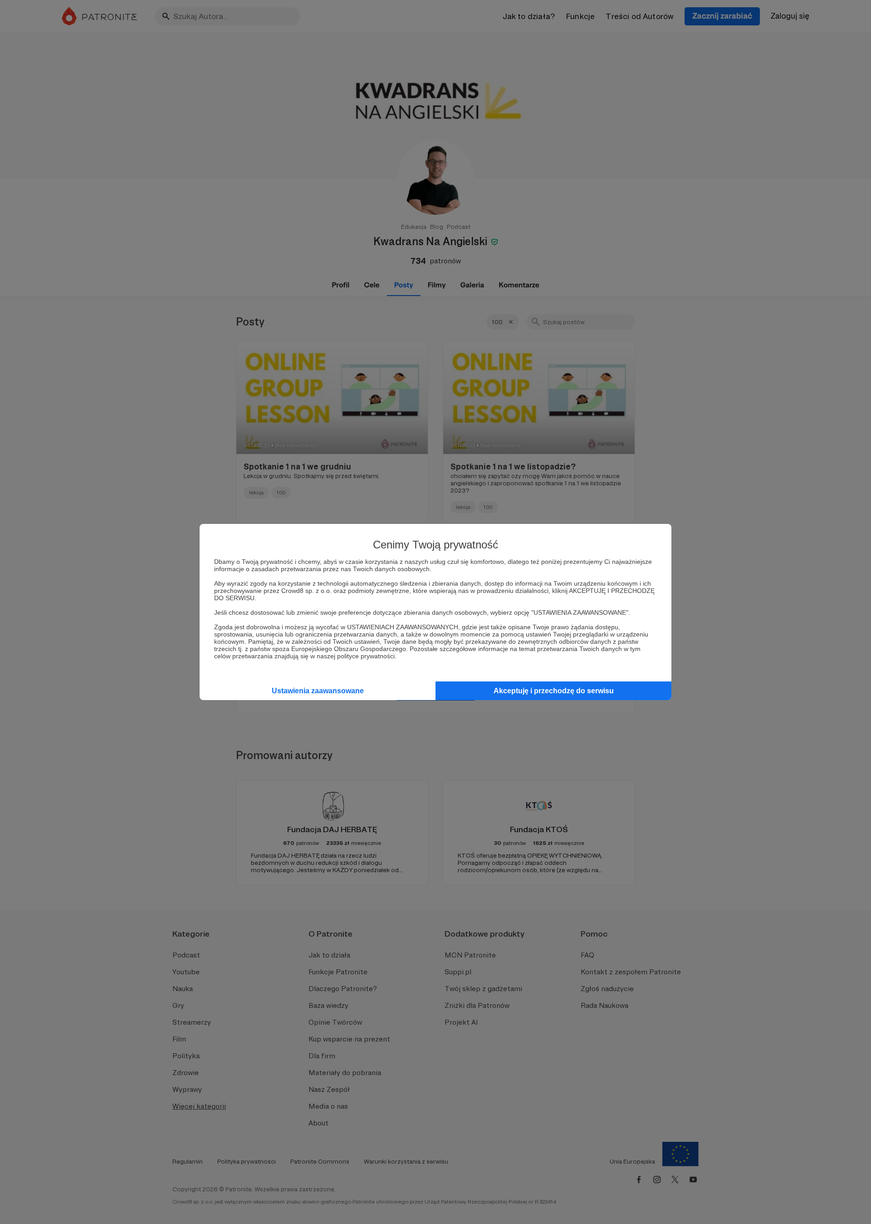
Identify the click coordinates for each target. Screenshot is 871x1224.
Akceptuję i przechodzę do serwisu (554, 691)
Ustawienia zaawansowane (318, 691)
